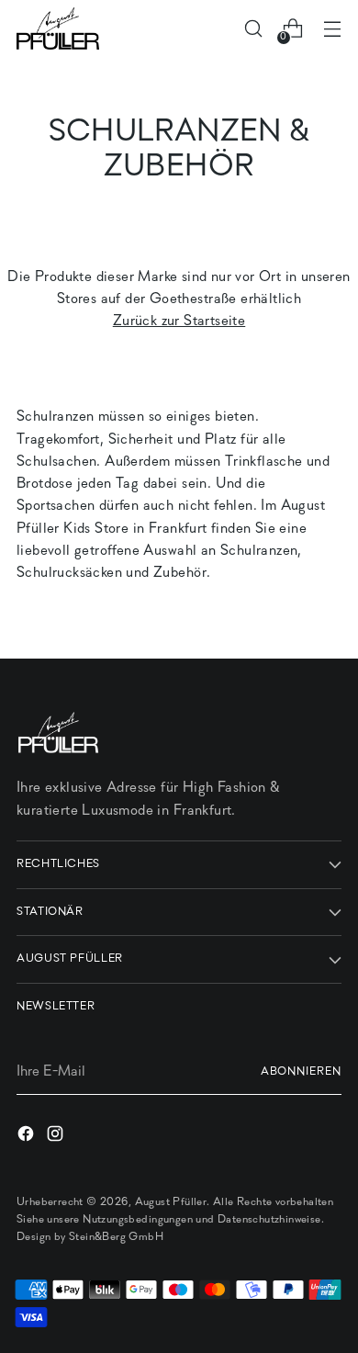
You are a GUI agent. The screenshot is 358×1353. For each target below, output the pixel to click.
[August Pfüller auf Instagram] (57, 1137)
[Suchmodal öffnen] (253, 29)
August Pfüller (171, 1202)
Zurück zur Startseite (179, 321)
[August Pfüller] (58, 28)
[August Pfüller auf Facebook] (28, 1137)
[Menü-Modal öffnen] (332, 29)
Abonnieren (301, 1071)
